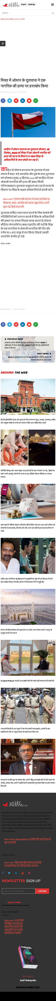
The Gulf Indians (17, 995)
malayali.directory (28, 987)
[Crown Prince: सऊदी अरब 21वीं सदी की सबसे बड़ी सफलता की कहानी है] (28, 658)
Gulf (17, 19)
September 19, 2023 (9, 92)
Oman (22, 19)
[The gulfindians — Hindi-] (11, 4)
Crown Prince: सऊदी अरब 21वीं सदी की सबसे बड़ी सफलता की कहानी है (27, 680)
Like (23, 92)
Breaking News (7, 19)
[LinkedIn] (16, 873)
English (23, 4)
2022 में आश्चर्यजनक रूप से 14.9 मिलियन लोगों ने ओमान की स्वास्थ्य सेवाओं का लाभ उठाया (29, 358)
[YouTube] (23, 873)
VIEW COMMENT (19, 309)
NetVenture (36, 997)
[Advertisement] (28, 48)
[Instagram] (29, 873)
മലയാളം (31, 4)
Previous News (15, 339)
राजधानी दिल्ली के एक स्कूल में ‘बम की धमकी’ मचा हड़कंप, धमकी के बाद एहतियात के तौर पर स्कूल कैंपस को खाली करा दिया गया (25, 730)
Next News (43, 353)
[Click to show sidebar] (2, 43)
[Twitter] (9, 873)
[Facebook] (2, 873)
